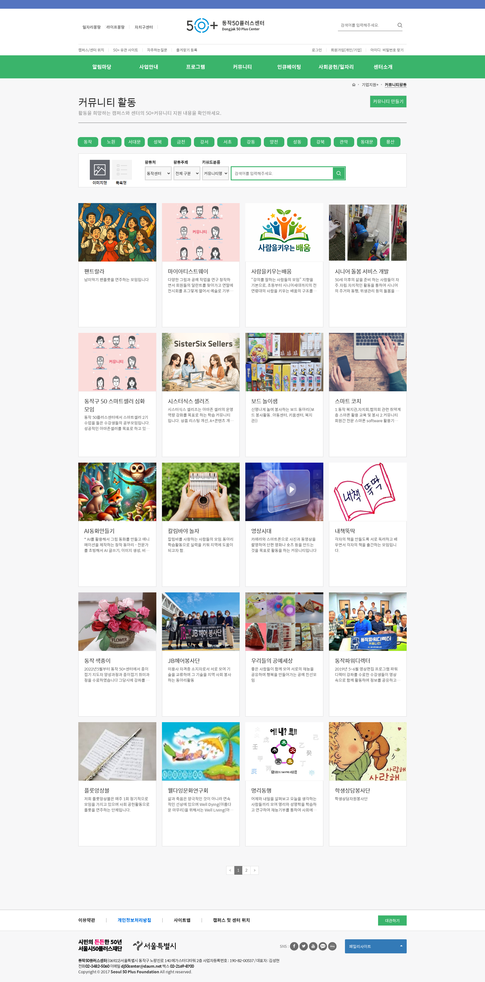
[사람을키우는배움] (284, 232)
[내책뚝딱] (368, 492)
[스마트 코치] (368, 362)
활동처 (150, 162)
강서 (204, 141)
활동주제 (180, 162)
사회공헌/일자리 (336, 67)
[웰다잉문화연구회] (201, 751)
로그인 (317, 50)
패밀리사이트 (369, 948)
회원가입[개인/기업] (346, 50)
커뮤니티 (242, 67)
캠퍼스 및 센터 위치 (231, 920)
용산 (390, 141)
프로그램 (195, 67)
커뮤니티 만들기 (388, 101)
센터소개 (383, 67)
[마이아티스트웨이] (201, 232)
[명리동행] (284, 751)
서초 (227, 141)
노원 (111, 141)
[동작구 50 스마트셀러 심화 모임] (117, 362)
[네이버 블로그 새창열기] (332, 946)
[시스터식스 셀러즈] (201, 362)
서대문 (134, 141)
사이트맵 (182, 920)
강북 (320, 141)
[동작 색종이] (117, 621)
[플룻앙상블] (117, 751)
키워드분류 (211, 162)
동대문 (367, 141)
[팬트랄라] (117, 232)
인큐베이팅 (289, 67)
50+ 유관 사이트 (125, 50)
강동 (251, 141)
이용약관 (86, 920)
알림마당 (101, 67)
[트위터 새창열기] (303, 946)
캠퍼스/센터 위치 (91, 50)
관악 (344, 141)
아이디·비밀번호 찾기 (387, 50)
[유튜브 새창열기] (313, 946)
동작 (88, 141)
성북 (158, 141)
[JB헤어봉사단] (201, 621)
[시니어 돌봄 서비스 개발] (368, 232)
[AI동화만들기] (117, 492)
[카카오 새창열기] (323, 946)
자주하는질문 (157, 50)
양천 (274, 141)
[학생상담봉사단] (368, 751)
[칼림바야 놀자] (201, 492)
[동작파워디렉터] (368, 621)
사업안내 (148, 67)
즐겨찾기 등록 (186, 50)
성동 (297, 141)
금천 (181, 141)
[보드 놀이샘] (284, 362)
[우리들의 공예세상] (284, 621)
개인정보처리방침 (134, 920)
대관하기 (392, 920)
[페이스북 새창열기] (294, 946)
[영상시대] (284, 492)
